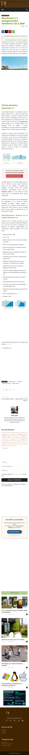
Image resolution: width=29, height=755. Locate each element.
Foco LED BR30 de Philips (7, 399)
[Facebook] (2, 31)
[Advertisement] (14, 87)
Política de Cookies (5, 745)
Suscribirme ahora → (14, 532)
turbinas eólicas (15, 383)
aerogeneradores (12, 381)
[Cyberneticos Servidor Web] (14, 698)
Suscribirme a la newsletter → (14, 176)
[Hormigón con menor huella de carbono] (14, 653)
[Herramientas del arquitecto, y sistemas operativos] (14, 676)
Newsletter (3, 729)
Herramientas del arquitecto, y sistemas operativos (11, 684)
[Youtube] (22, 720)
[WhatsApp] (13, 31)
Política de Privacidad (12, 445)
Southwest (19, 381)
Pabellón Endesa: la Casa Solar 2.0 (21, 399)
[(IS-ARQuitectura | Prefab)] (14, 4)
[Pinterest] (9, 31)
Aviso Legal (4, 742)
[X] (6, 31)
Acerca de (3, 733)
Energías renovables (5, 15)
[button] (2, 10)
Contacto (3, 731)
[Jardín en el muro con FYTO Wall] (14, 628)
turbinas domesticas (6, 383)
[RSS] (14, 720)
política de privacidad (17, 474)
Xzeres (8, 344)
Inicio (2, 13)
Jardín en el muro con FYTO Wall (12, 639)
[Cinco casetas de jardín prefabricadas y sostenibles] (14, 603)
